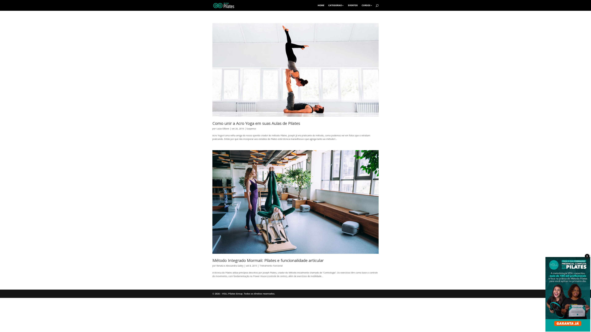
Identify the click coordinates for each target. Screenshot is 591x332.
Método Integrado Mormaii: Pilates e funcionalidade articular (268, 260)
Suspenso (251, 128)
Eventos (353, 5)
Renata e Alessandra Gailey (229, 265)
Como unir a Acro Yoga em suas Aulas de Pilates (256, 123)
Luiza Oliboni (222, 128)
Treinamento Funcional (271, 265)
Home (321, 5)
